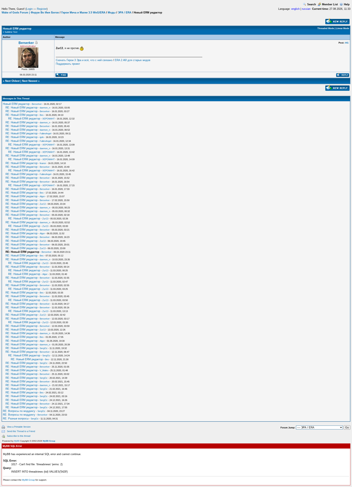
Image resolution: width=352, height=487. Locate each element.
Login (29, 8)
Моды (112, 12)
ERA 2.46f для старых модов (132, 60)
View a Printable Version (19, 427)
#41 (347, 43)
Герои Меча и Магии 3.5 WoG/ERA (83, 12)
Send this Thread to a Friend (21, 431)
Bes (42, 115)
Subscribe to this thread (18, 436)
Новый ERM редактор (16, 103)
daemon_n (45, 107)
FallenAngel (45, 133)
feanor (43, 163)
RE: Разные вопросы (16, 418)
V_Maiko (44, 370)
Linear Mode (342, 28)
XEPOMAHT (48, 118)
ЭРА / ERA (124, 12)
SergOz (43, 348)
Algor (42, 196)
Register (42, 8)
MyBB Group (49, 441)
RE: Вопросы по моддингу (19, 411)
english (295, 8)
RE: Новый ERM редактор (21, 107)
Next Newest (29, 80)
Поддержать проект (68, 63)
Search (311, 4)
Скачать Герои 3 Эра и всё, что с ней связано (84, 60)
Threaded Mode (325, 28)
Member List (330, 4)
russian (306, 8)
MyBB (17, 441)
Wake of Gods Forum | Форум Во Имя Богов (30, 12)
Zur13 (43, 204)
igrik (42, 137)
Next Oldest (12, 80)
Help (347, 4)
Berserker (26, 43)
